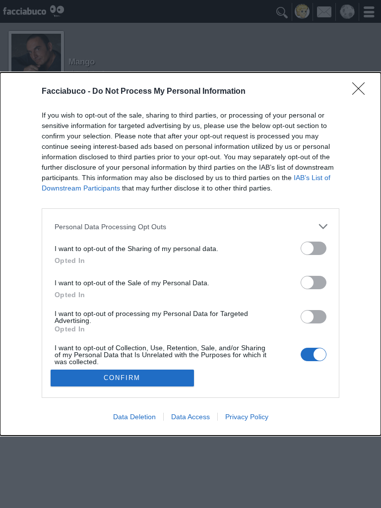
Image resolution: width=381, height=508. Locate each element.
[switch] (313, 248)
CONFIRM (122, 377)
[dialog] (190, 253)
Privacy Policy (246, 417)
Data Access (190, 417)
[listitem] (190, 226)
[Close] (361, 91)
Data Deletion (134, 417)
